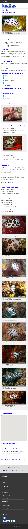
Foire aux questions (6, 495)
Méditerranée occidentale (10, 75)
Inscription (4, 480)
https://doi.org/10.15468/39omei (11, 171)
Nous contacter (5, 510)
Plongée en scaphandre (10, 96)
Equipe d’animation (6, 505)
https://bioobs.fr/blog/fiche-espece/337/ (14, 470)
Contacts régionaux (6, 508)
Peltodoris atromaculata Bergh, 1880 (12, 167)
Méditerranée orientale (10, 80)
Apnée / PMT (7, 98)
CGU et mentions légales (7, 489)
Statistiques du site (6, 498)
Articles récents (5, 492)
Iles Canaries (7, 85)
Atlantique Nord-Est (9, 83)
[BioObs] (8, 5)
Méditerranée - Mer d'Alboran (11, 78)
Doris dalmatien (10, 182)
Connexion (4, 482)
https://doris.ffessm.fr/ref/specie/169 (9, 180)
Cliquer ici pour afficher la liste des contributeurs (10, 443)
